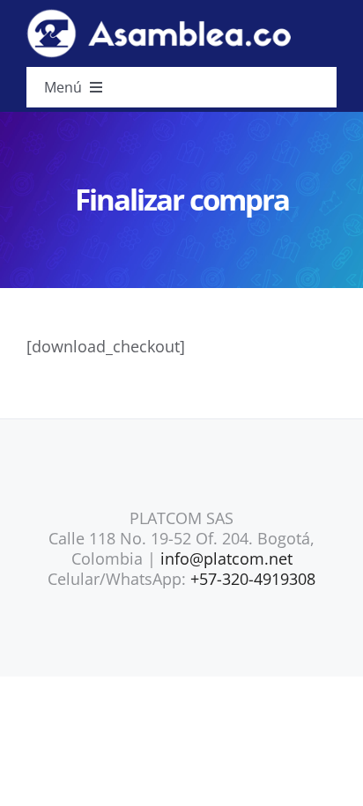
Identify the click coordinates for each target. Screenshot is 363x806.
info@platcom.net (226, 558)
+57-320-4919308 (252, 578)
